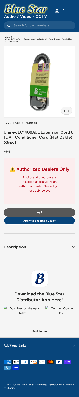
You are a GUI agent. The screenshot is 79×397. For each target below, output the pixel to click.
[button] (65, 11)
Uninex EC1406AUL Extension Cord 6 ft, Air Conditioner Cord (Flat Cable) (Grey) (38, 40)
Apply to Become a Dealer (39, 220)
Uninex (8, 123)
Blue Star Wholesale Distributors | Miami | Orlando (38, 384)
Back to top (39, 331)
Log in (39, 212)
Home (7, 37)
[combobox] (39, 25)
